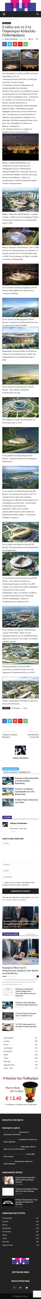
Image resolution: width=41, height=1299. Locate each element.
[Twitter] (26, 1288)
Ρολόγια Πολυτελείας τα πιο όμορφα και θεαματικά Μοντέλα (26, 1202)
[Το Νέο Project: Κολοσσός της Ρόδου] (8, 802)
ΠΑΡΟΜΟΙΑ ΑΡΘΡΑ (11, 769)
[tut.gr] (20, 5)
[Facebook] (14, 1288)
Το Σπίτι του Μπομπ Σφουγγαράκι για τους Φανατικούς (25, 791)
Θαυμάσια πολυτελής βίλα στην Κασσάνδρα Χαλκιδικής (26, 780)
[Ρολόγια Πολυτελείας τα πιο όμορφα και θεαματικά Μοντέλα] (8, 1202)
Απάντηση (13, 831)
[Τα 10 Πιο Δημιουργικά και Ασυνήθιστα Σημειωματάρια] (8, 1027)
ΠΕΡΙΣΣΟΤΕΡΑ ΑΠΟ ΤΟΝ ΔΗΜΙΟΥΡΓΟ (17, 772)
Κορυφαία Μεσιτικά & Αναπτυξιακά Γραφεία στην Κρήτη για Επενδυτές (20, 970)
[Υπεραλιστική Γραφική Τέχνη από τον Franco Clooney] (8, 1192)
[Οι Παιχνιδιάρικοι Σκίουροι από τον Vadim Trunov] (8, 1016)
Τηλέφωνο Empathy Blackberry (9, 736)
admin (6, 927)
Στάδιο (25, 708)
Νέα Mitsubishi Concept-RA (33, 736)
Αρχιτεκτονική (13, 19)
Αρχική (4, 19)
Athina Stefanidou (11, 39)
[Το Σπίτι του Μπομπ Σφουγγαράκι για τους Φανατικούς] (8, 791)
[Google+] (20, 1288)
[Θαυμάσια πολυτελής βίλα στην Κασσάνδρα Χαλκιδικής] (8, 781)
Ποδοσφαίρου (16, 708)
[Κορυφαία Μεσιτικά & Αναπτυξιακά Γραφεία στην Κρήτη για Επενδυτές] (20, 952)
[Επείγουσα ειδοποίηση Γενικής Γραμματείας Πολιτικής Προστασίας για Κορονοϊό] (8, 992)
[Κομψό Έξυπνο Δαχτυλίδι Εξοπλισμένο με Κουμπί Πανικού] (8, 1180)
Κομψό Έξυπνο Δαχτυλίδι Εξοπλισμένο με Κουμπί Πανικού (25, 1180)
